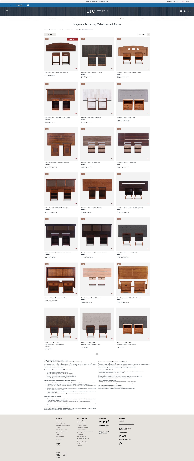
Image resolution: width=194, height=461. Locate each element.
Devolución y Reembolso (82, 425)
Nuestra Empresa (59, 420)
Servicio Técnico (80, 434)
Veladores (49, 375)
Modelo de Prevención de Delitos (62, 431)
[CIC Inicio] (96, 11)
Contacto (79, 440)
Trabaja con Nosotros (60, 432)
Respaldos (49, 373)
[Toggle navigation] (7, 11)
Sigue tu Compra (80, 420)
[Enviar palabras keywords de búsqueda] (181, 11)
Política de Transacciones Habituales (63, 425)
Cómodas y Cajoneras (51, 376)
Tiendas (57, 434)
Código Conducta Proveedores (62, 429)
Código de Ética (59, 427)
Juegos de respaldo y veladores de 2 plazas (84, 29)
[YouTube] (123, 436)
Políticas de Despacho (81, 429)
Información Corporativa (61, 423)
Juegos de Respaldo (51, 372)
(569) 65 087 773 (127, 429)
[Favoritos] (76, 68)
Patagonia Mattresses (60, 436)
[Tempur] (19, 5)
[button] (184, 11)
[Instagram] (125, 436)
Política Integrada (59, 421)
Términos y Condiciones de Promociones (85, 431)
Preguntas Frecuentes (81, 436)
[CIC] (10, 5)
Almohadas (49, 377)
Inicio (45, 29)
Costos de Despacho (81, 432)
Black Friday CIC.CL (81, 443)
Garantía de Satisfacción (81, 423)
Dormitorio (61, 29)
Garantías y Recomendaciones (83, 427)
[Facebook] (120, 436)
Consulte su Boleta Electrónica (83, 438)
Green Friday (79, 445)
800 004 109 (121, 421)
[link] (186, 18)
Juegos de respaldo (70, 29)
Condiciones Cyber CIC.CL (82, 441)
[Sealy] (28, 5)
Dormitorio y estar (52, 29)
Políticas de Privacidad (81, 421)
